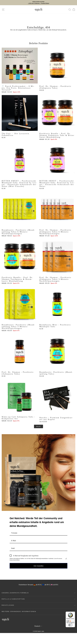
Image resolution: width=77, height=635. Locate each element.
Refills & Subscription (13, 599)
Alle (38, 426)
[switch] (70, 625)
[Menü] (74, 613)
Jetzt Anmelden (38, 566)
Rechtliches (8, 605)
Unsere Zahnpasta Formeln (15, 592)
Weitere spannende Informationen (19, 611)
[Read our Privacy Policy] (66, 558)
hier (44, 30)
